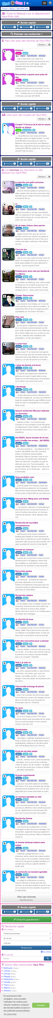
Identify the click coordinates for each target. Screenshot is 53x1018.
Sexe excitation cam (24, 477)
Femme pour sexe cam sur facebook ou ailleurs (32, 272)
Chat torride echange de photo (29, 686)
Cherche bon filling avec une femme (32, 498)
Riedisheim (42, 601)
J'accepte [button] (41, 1005)
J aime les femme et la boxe (28, 365)
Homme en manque (24, 549)
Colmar (41, 82)
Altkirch (41, 133)
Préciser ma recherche (27, 34)
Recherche (27, 948)
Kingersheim (43, 446)
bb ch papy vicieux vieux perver (30, 225)
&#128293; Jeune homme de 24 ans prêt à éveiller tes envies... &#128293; (32, 439)
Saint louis (42, 419)
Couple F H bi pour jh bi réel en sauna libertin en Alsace (32, 126)
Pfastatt (41, 209)
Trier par (41, 44)
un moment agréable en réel (28, 796)
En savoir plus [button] (10, 1014)
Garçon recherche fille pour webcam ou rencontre (32, 412)
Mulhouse (42, 56)
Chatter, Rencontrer (24, 295)
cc (16, 203)
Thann (41, 555)
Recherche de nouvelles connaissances (26, 524)
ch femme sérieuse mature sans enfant (30, 844)
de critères (47, 951)
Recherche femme (23, 818)
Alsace (12, 8)
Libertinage (20, 386)
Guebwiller (42, 392)
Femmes (10, 27)
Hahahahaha (21, 729)
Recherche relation (24, 595)
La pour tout (21, 343)
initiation (19, 50)
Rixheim (41, 756)
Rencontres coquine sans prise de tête (31, 76)
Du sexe (19, 707)
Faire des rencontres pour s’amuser (32, 640)
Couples (27, 27)
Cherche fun (21, 249)
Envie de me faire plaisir (26, 751)
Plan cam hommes (26, 898)
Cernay (41, 504)
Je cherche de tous (24, 619)
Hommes (43, 27)
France (5, 8)
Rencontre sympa (23, 571)
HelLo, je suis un (23, 662)
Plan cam (19, 316)
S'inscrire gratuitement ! (28, 919)
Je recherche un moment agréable (31, 871)
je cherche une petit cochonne (29, 182)
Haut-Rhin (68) (22, 8)
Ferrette (41, 692)
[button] (28, 3)
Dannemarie (43, 482)
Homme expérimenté (25, 775)
